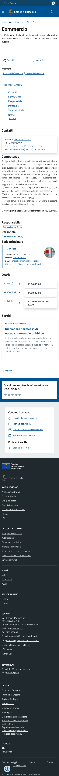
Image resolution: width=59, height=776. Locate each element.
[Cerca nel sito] (50, 12)
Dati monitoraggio (10, 762)
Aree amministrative (11, 491)
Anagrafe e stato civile (12, 533)
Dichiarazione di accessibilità (14, 716)
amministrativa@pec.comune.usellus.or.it (28, 149)
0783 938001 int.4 (22, 139)
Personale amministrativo (13, 509)
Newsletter (7, 751)
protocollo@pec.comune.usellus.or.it (25, 264)
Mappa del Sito (19, 765)
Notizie (5, 575)
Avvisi (4, 583)
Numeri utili (7, 653)
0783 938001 (19, 257)
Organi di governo (10, 505)
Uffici (28, 22)
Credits (50, 762)
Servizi (32, 762)
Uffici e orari (7, 649)
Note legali (7, 712)
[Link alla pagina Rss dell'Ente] (3, 747)
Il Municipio (10, 248)
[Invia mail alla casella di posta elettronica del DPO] (20, 669)
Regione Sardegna (10, 3)
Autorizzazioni (8, 537)
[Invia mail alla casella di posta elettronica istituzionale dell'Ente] (23, 636)
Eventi (5, 603)
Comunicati (7, 579)
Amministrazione (16, 22)
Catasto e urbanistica (11, 542)
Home (4, 22)
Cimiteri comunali (9, 559)
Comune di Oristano (11, 690)
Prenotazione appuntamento (15, 730)
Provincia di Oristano (11, 694)
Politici (5, 513)
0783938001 (16, 628)
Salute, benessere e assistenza (16, 551)
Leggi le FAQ (7, 723)
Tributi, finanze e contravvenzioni (16, 555)
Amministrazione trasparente (15, 720)
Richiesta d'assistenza (12, 733)
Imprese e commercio (11, 546)
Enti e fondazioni (9, 500)
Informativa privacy (10, 708)
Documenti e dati (9, 496)
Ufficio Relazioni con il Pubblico (16, 645)
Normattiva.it (8, 703)
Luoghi (5, 599)
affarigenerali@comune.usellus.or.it (28, 146)
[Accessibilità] (7, 769)
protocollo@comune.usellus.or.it (24, 260)
